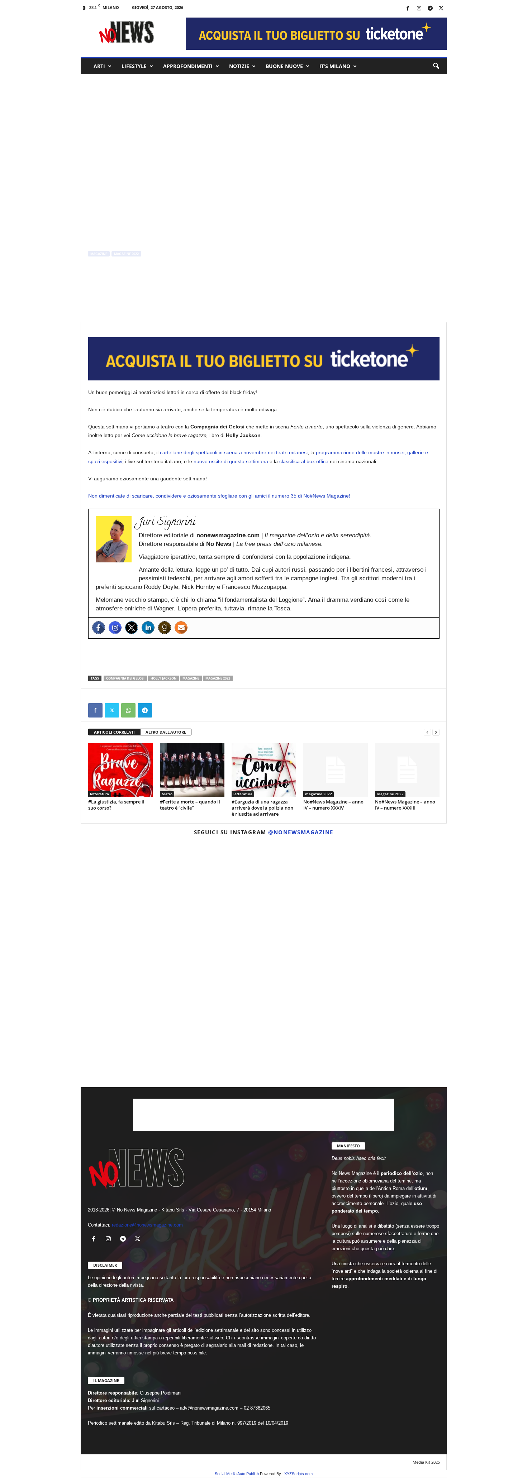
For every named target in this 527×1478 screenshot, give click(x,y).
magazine (98, 253)
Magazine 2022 (217, 678)
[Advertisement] (264, 657)
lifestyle (134, 66)
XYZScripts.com (298, 1474)
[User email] (181, 627)
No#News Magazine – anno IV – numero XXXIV (333, 804)
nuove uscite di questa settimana (231, 461)
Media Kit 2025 (426, 1462)
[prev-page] (427, 732)
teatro (167, 793)
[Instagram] (419, 9)
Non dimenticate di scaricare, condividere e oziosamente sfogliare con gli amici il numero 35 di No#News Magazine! (219, 496)
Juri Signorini (104, 284)
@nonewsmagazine (300, 832)
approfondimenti (188, 66)
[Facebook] (408, 9)
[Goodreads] (164, 627)
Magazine (190, 678)
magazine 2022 (126, 253)
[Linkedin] (148, 627)
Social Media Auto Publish (237, 1474)
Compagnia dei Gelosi (125, 678)
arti (99, 66)
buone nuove (284, 66)
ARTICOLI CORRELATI (114, 732)
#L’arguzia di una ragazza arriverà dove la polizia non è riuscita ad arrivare (262, 807)
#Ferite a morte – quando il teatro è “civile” (190, 804)
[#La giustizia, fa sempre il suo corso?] (120, 770)
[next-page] (436, 732)
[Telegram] (430, 9)
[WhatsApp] (128, 710)
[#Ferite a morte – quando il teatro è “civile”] (192, 770)
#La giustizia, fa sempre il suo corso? (116, 804)
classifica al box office (303, 461)
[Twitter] (131, 627)
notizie (239, 66)
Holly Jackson (163, 678)
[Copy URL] (161, 710)
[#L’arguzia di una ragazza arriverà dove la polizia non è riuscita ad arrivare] (264, 770)
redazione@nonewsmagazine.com (147, 1225)
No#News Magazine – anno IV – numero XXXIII (405, 804)
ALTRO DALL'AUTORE (166, 732)
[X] (441, 9)
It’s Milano (334, 66)
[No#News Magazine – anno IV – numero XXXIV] (335, 770)
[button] (436, 66)
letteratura (99, 793)
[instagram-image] (140, 901)
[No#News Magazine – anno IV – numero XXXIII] (407, 770)
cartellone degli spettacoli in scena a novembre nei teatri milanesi (234, 452)
